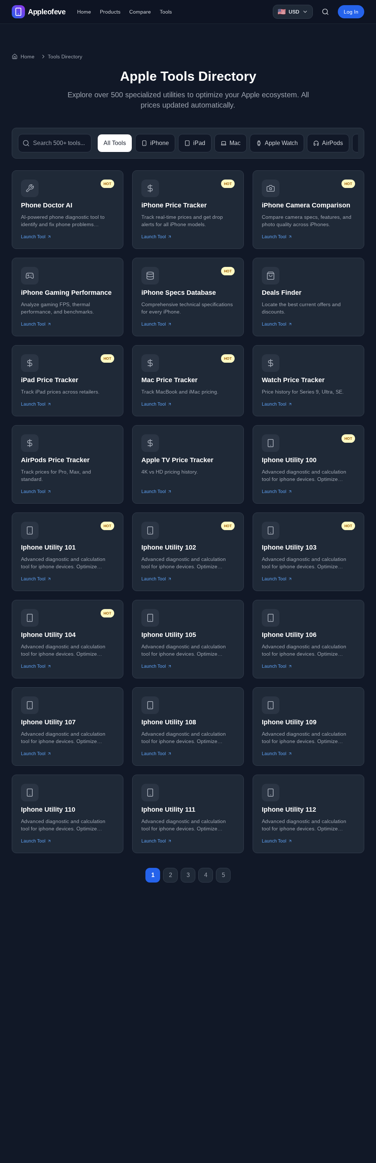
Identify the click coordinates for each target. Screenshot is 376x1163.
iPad (199, 143)
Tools (166, 12)
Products (110, 12)
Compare (140, 12)
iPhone (159, 143)
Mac (235, 143)
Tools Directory (65, 56)
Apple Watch (281, 143)
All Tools (115, 143)
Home (84, 12)
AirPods (332, 143)
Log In (351, 12)
